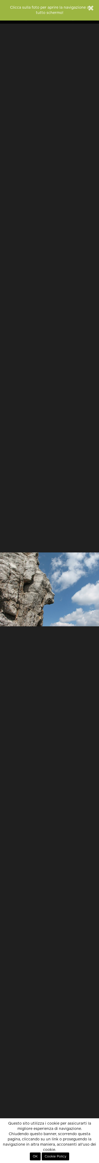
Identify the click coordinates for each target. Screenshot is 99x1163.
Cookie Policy (55, 1156)
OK (35, 1156)
